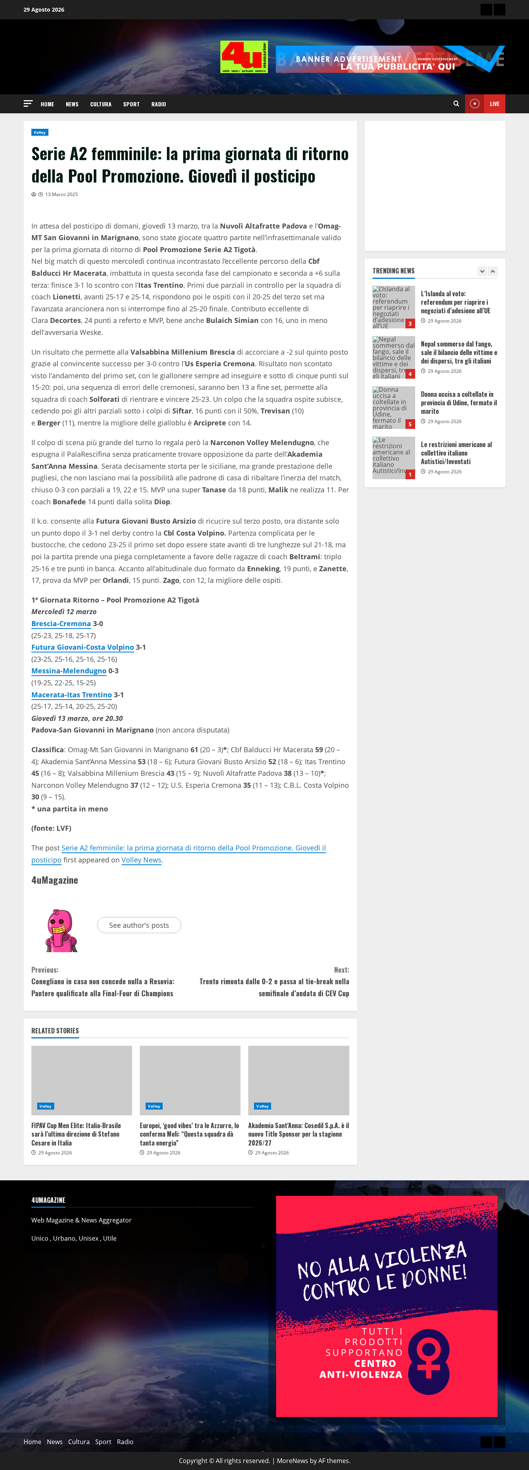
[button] (28, 103)
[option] (435, 311)
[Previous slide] (482, 271)
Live (495, 103)
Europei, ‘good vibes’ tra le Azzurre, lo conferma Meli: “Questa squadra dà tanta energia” (190, 1080)
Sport (131, 104)
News (72, 104)
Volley (40, 132)
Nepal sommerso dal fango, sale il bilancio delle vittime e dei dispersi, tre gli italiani (394, 307)
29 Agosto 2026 (55, 1152)
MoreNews (292, 1460)
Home (47, 104)
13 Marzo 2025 (61, 194)
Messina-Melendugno (68, 670)
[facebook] (499, 9)
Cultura (101, 104)
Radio (158, 104)
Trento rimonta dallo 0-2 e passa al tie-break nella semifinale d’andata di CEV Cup (274, 981)
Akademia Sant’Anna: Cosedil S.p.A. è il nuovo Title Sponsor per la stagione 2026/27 (298, 1080)
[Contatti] (486, 9)
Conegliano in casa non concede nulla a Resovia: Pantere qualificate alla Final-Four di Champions (102, 981)
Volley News (141, 859)
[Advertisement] (435, 186)
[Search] (456, 103)
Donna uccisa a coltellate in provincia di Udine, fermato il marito (394, 357)
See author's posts (139, 925)
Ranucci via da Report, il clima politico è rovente (394, 458)
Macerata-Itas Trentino (71, 694)
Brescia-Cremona (61, 623)
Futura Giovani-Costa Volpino (82, 647)
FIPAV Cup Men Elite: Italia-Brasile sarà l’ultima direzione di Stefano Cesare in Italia (81, 1080)
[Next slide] (493, 271)
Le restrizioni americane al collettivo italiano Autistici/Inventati (394, 407)
